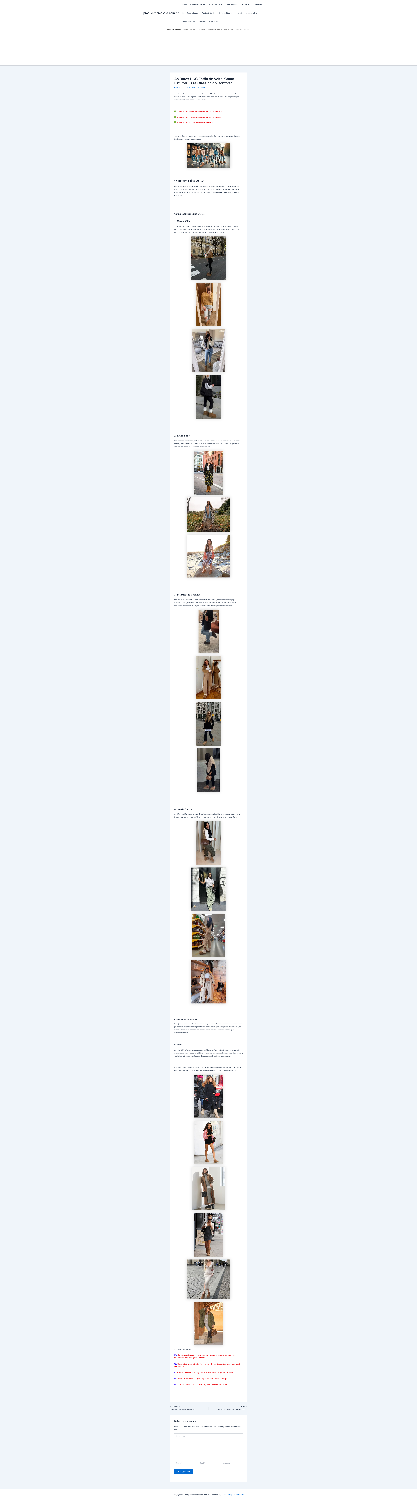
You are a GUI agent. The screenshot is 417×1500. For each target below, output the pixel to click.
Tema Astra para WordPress (233, 1494)
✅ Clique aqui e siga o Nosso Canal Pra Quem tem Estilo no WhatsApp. (198, 111)
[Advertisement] (208, 47)
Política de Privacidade (208, 22)
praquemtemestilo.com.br (161, 13)
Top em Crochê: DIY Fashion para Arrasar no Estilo (202, 1384)
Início (184, 4)
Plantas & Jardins (209, 13)
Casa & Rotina (231, 4)
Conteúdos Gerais (197, 4)
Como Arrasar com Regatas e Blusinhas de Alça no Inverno (205, 1372)
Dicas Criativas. (188, 22)
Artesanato (257, 4)
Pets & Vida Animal (227, 13)
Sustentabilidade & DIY (247, 13)
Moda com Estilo (215, 4)
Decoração (245, 4)
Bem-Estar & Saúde (190, 13)
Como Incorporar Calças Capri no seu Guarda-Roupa (202, 1378)
